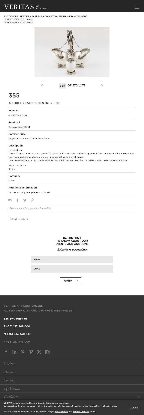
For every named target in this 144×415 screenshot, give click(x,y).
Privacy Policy (61, 412)
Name (37, 259)
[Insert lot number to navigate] (63, 86)
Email (37, 269)
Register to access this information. (29, 138)
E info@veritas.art (15, 319)
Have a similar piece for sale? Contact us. (29, 208)
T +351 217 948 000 (17, 326)
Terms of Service (81, 412)
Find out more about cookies (103, 406)
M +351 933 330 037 (17, 334)
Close (134, 408)
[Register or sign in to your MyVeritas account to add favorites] (106, 31)
